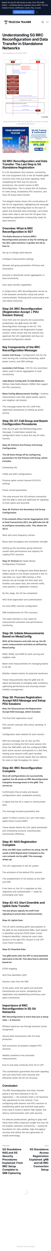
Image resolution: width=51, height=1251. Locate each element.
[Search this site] (42, 22)
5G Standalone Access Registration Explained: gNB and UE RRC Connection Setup (39, 1158)
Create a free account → (24, 12)
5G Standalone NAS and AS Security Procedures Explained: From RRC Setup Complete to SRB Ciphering (12, 1160)
